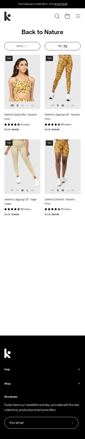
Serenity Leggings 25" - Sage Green (20, 201)
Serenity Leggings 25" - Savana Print (62, 116)
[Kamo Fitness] (7, 16)
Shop (7, 383)
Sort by (20, 46)
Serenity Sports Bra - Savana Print (20, 116)
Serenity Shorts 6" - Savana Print (60, 201)
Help (7, 369)
